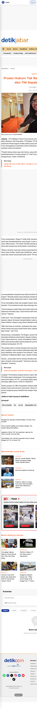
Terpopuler (7, 53)
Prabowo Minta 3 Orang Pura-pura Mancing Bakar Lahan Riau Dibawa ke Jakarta (23, 484)
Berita (15, 49)
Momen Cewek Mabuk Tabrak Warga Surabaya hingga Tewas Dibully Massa (25, 460)
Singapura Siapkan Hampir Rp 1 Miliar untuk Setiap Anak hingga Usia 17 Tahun (27, 578)
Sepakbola (23, 49)
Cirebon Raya (18, 53)
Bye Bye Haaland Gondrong (24, 470)
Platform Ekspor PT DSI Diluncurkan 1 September (26, 554)
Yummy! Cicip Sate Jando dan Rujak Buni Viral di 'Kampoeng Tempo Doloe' (8, 578)
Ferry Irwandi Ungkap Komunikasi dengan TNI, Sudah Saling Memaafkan (16, 427)
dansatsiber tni (30, 405)
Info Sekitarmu (30, 53)
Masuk (33, 2)
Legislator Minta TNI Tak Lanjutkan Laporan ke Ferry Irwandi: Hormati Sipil (17, 433)
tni (15, 405)
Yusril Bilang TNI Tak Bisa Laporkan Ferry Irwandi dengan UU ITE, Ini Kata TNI (17, 439)
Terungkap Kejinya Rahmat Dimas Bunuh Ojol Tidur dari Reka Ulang (8, 555)
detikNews (25, 396)
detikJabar (4, 68)
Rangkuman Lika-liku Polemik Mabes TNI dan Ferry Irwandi (18, 420)
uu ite (20, 405)
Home (9, 49)
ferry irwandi (6, 405)
